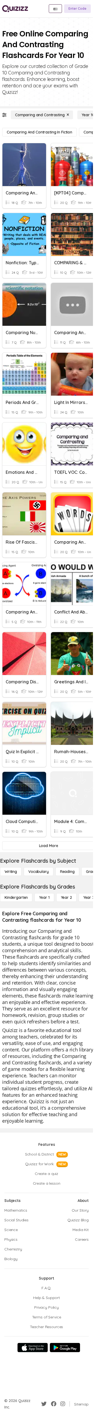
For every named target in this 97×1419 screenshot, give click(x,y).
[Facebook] (53, 1404)
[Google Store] (65, 1347)
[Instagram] (62, 1404)
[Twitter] (44, 1404)
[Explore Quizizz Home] (15, 8)
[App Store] (33, 1347)
